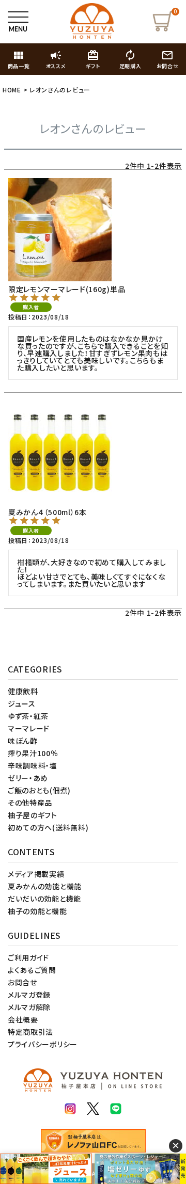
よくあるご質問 (32, 970)
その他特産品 (30, 802)
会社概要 (23, 1019)
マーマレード (29, 728)
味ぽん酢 (23, 740)
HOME (12, 89)
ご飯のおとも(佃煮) (39, 790)
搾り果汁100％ (33, 753)
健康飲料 (23, 691)
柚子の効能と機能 (37, 911)
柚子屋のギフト (32, 815)
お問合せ (22, 982)
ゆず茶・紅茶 (28, 716)
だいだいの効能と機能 (44, 898)
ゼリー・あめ (28, 778)
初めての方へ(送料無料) (48, 827)
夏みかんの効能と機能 (45, 886)
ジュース (22, 703)
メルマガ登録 (29, 994)
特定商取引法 (30, 1032)
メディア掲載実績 (36, 874)
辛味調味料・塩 (32, 765)
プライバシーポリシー (43, 1044)
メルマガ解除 (29, 1007)
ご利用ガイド (28, 957)
